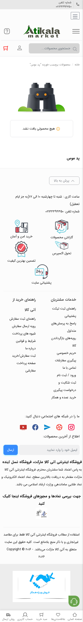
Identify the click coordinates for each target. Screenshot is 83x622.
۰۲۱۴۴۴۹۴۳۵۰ (63, 7)
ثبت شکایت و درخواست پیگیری (64, 386)
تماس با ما (69, 367)
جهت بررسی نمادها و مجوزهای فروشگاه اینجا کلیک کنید (42, 500)
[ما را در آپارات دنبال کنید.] (59, 428)
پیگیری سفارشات (65, 360)
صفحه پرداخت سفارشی (26, 367)
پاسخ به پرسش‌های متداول (63, 327)
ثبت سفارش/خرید (24, 355)
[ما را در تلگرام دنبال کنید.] (47, 428)
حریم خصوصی (66, 353)
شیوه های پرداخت (24, 333)
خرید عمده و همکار (63, 397)
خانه (77, 64)
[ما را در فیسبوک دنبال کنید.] (35, 428)
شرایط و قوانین (26, 340)
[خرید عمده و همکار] (41, 587)
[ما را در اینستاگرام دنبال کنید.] (71, 428)
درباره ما (30, 348)
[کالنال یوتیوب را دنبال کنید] (23, 428)
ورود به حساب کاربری (19, 48)
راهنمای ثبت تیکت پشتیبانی (64, 312)
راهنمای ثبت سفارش (22, 318)
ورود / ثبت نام (66, 375)
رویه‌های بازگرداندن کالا (63, 342)
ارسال (10, 449)
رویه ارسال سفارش (24, 326)
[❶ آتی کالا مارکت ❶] (41, 31)
